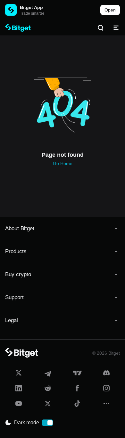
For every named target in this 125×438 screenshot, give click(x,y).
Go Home (62, 163)
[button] (62, 228)
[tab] (62, 228)
